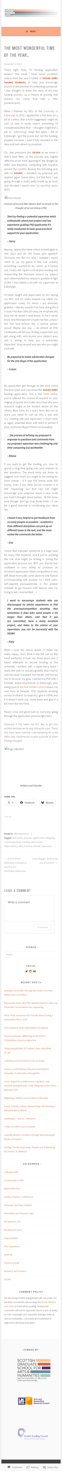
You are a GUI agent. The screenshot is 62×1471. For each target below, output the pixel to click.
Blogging (50, 838)
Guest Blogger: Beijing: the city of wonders (45, 861)
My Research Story (13, 1229)
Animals (28, 838)
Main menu (36, 842)
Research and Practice (15, 1271)
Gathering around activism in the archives (24, 1060)
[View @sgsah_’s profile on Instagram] (30, 971)
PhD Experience (21, 834)
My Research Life (12, 1221)
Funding (26, 842)
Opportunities (11, 846)
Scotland (28, 846)
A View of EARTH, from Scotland (19, 1126)
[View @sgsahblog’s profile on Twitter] (26, 971)
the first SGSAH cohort (32, 687)
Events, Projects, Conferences (18, 1196)
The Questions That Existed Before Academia (26, 1027)
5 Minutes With (11, 1172)
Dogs (18, 842)
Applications (39, 838)
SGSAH (36, 152)
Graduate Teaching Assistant (18, 1205)
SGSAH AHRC (50, 389)
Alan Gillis (17, 838)
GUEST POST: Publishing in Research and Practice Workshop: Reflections (15, 865)
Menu (33, 31)
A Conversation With (14, 1180)
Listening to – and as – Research (19, 1118)
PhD (21, 846)
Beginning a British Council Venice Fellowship (26, 1097)
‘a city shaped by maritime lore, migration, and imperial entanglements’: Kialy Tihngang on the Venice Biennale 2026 (30, 1085)
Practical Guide (11, 1262)
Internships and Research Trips (19, 1213)
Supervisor (46, 846)
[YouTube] (34, 971)
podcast (8, 1254)
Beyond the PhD (12, 1188)
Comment (42, 927)
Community (9, 842)
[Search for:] (31, 954)
